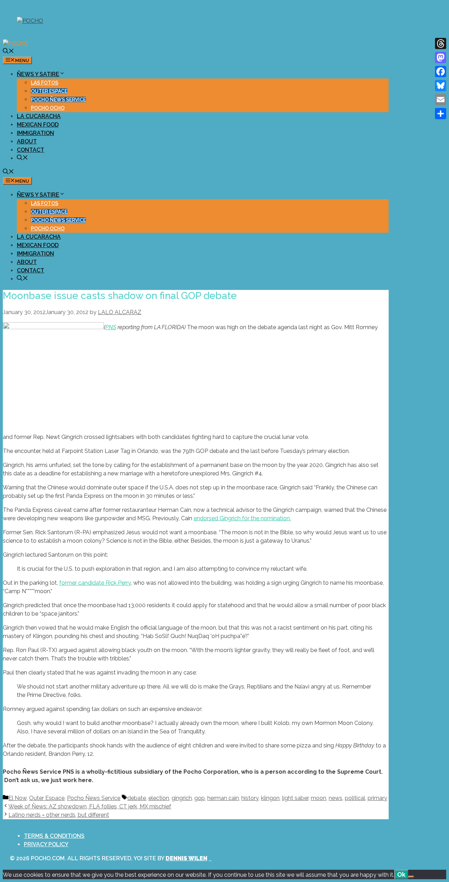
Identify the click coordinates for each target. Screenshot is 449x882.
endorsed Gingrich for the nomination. (242, 518)
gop (199, 798)
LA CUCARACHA (39, 116)
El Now (17, 798)
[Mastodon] (441, 57)
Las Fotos (44, 83)
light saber (295, 798)
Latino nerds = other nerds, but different (58, 815)
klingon (270, 798)
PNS (110, 327)
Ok (401, 874)
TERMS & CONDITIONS (54, 836)
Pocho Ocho (48, 108)
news (335, 798)
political (355, 798)
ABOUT (27, 141)
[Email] (441, 100)
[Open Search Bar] (8, 51)
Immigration (35, 133)
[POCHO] (15, 43)
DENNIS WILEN (186, 858)
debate (136, 798)
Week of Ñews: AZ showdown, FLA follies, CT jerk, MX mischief (89, 806)
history (250, 798)
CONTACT (30, 150)
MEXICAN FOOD (38, 124)
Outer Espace (49, 91)
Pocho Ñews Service (58, 99)
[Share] (441, 114)
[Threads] (441, 43)
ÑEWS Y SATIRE (38, 74)
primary (377, 798)
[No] (411, 877)
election (158, 798)
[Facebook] (441, 72)
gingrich (182, 798)
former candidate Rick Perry (95, 582)
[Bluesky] (441, 86)
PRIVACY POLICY (46, 844)
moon (318, 798)
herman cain (223, 798)
